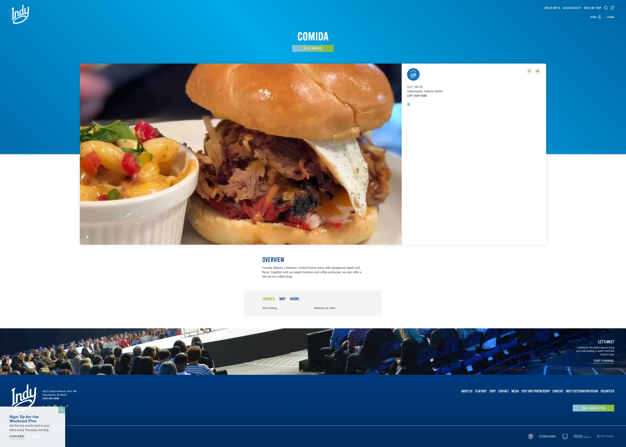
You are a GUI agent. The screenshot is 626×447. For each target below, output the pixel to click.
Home (610, 17)
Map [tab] (282, 299)
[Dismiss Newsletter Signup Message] (61, 410)
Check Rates (552, 8)
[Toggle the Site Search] (606, 7)
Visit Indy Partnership (536, 391)
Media (515, 391)
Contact (503, 391)
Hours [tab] (294, 299)
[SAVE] (538, 71)
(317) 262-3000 (50, 398)
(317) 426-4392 (417, 95)
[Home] (20, 14)
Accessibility (572, 8)
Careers (557, 391)
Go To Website (313, 48)
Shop (492, 391)
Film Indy (481, 391)
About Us (466, 391)
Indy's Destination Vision (582, 391)
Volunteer (607, 391)
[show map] (529, 71)
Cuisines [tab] (268, 299)
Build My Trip (592, 8)
